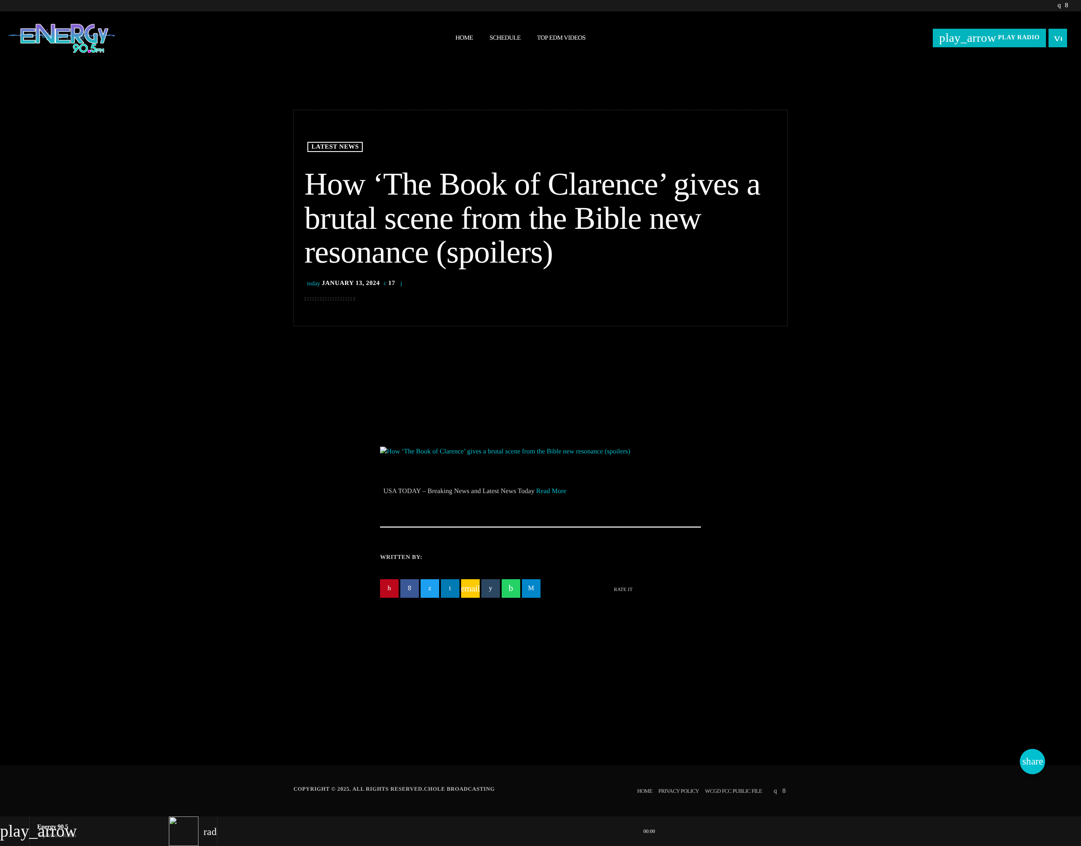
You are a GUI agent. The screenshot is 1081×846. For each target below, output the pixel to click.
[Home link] (61, 38)
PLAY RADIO (989, 37)
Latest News (335, 147)
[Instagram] (1058, 6)
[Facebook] (1066, 6)
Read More (551, 491)
